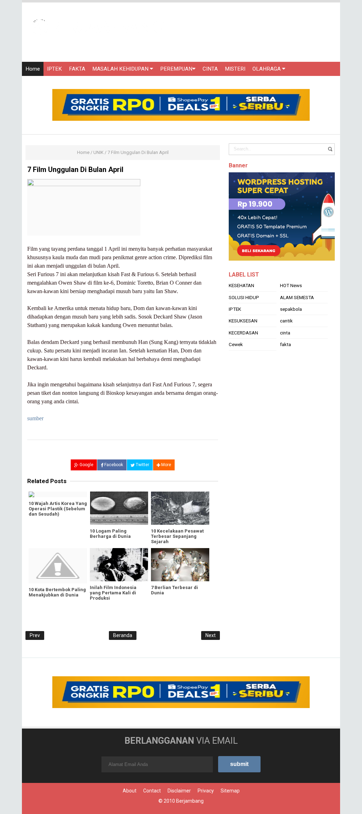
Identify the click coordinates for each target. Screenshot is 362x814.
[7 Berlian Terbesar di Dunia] (180, 564)
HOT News (291, 285)
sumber (35, 418)
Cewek (236, 344)
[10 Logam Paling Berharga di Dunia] (119, 508)
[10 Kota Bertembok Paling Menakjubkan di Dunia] (58, 565)
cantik (286, 320)
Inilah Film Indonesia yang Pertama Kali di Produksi (113, 593)
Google (85, 464)
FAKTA (77, 69)
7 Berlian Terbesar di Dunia (174, 590)
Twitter (142, 464)
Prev (35, 635)
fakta (285, 344)
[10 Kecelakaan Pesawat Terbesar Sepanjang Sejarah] (180, 508)
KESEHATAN (241, 285)
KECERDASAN (243, 332)
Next (210, 635)
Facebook (113, 464)
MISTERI (235, 69)
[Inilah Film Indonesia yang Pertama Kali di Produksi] (119, 564)
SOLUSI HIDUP (244, 297)
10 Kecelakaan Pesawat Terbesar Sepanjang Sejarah (177, 536)
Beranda (122, 635)
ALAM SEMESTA (297, 297)
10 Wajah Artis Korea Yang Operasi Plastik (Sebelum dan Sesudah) (58, 509)
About (129, 791)
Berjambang (190, 801)
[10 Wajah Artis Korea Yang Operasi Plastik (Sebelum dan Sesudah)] (58, 494)
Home (32, 69)
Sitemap (230, 791)
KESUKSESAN (243, 320)
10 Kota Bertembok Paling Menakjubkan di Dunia (57, 592)
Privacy (206, 791)
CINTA (210, 69)
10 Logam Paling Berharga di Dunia (110, 533)
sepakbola (291, 309)
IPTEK (54, 69)
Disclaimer (179, 791)
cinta (285, 332)
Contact (152, 791)
